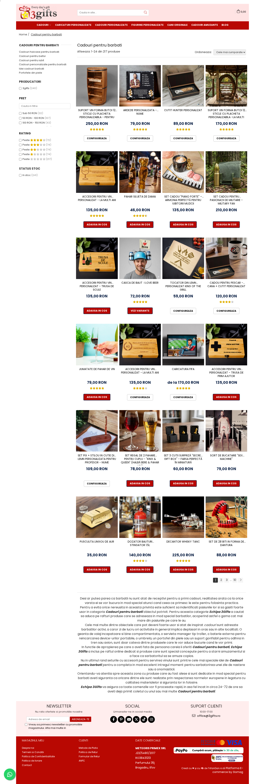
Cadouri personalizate (111, 25)
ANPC (82, 760)
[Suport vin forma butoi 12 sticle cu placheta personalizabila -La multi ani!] (226, 86)
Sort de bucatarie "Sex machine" (226, 457)
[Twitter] (136, 719)
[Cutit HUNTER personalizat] (183, 86)
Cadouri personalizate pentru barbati (42, 64)
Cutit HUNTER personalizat (183, 110)
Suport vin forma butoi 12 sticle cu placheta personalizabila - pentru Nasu (96, 114)
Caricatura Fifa (183, 369)
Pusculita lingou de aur (97, 542)
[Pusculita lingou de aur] (97, 517)
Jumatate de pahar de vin (97, 369)
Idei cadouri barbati (31, 68)
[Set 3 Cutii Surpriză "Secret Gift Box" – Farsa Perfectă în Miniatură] (183, 431)
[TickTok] (143, 719)
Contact (27, 765)
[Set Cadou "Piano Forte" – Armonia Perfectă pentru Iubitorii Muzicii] (183, 172)
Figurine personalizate (147, 25)
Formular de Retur (89, 756)
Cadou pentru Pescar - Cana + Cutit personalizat (226, 284)
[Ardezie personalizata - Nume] (140, 86)
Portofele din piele (30, 73)
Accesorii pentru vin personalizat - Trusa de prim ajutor (226, 372)
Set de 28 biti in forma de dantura (226, 543)
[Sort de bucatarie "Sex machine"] (226, 431)
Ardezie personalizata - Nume (140, 112)
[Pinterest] (121, 719)
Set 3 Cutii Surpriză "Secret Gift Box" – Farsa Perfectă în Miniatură (183, 459)
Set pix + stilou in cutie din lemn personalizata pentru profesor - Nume (97, 459)
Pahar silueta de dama (140, 196)
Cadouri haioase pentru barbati (39, 52)
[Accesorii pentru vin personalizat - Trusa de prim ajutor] (226, 344)
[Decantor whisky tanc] (183, 517)
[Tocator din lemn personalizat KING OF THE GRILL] (183, 258)
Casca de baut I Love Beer (139, 283)
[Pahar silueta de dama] (140, 172)
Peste (26, 140)
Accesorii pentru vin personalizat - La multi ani (97, 198)
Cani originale (177, 25)
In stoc (27, 175)
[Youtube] (128, 719)
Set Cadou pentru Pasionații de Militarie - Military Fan (226, 200)
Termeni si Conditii (33, 752)
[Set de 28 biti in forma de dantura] (226, 517)
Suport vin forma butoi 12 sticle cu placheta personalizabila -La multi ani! (226, 114)
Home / (24, 34)
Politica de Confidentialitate (38, 756)
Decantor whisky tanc (183, 542)
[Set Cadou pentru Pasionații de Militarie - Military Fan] (226, 172)
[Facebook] (113, 719)
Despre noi (28, 748)
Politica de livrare (32, 760)
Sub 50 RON (30, 113)
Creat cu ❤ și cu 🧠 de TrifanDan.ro (202, 768)
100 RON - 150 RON (34, 123)
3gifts (26, 88)
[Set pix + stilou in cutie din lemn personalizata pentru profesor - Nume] (97, 431)
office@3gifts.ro (208, 716)
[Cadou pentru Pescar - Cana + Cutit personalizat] (226, 258)
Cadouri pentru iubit (31, 60)
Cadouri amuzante (204, 25)
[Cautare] (145, 12)
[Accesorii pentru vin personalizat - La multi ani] (97, 172)
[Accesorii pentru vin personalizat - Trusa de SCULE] (97, 258)
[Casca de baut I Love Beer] (140, 258)
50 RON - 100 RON (33, 118)
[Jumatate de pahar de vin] (97, 344)
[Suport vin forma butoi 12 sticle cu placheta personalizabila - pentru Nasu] (97, 86)
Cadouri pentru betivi (32, 56)
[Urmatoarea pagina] (240, 580)
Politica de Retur (88, 752)
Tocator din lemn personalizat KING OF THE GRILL (183, 286)
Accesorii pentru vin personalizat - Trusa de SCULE (97, 286)
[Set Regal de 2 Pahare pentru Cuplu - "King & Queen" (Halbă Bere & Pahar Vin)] (140, 431)
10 (235, 580)
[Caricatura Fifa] (183, 344)
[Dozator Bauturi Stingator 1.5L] (140, 517)
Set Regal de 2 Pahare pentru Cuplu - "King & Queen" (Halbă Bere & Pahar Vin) (140, 459)
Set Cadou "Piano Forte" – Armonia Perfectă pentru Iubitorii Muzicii (183, 200)
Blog (225, 25)
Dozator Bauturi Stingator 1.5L (140, 543)
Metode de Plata (88, 748)
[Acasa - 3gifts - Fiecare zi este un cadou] (38, 12)
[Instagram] (151, 719)
